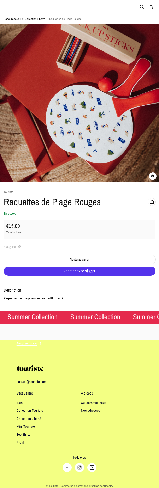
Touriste (53, 485)
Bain (20, 403)
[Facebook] (67, 467)
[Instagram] (79, 467)
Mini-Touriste (26, 426)
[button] (141, 7)
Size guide (10, 247)
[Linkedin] (91, 467)
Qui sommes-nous (93, 403)
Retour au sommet (27, 343)
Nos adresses (90, 411)
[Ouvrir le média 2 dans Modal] (79, 103)
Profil (20, 442)
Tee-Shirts (23, 435)
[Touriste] (22, 7)
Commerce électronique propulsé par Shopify (86, 485)
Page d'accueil (12, 18)
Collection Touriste (30, 411)
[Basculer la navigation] (8, 7)
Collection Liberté (35, 18)
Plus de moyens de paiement (79, 281)
